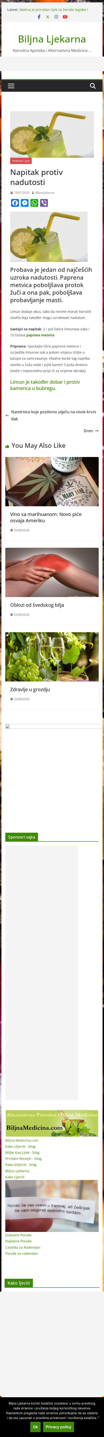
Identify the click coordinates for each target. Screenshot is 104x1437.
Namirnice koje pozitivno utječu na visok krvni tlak (53, 415)
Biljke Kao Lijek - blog (22, 1152)
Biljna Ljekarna (52, 38)
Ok (35, 1426)
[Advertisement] (41, 972)
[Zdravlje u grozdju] (51, 635)
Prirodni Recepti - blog (23, 1158)
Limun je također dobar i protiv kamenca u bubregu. (45, 385)
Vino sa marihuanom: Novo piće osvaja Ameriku (46, 517)
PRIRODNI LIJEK (21, 161)
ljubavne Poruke (18, 1235)
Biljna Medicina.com (21, 1140)
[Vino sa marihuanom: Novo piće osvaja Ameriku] (51, 460)
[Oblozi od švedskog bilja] (51, 551)
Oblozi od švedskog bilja (37, 605)
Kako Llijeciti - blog (20, 1146)
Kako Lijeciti (14, 1177)
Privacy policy (58, 1426)
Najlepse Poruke (18, 1241)
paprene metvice (40, 335)
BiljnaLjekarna (44, 193)
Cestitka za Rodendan (22, 1247)
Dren (88, 430)
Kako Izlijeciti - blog (21, 1164)
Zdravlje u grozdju (30, 689)
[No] (98, 1417)
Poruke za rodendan (21, 1253)
